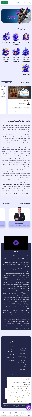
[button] (16, 242)
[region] (16, 243)
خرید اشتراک (5, 2)
